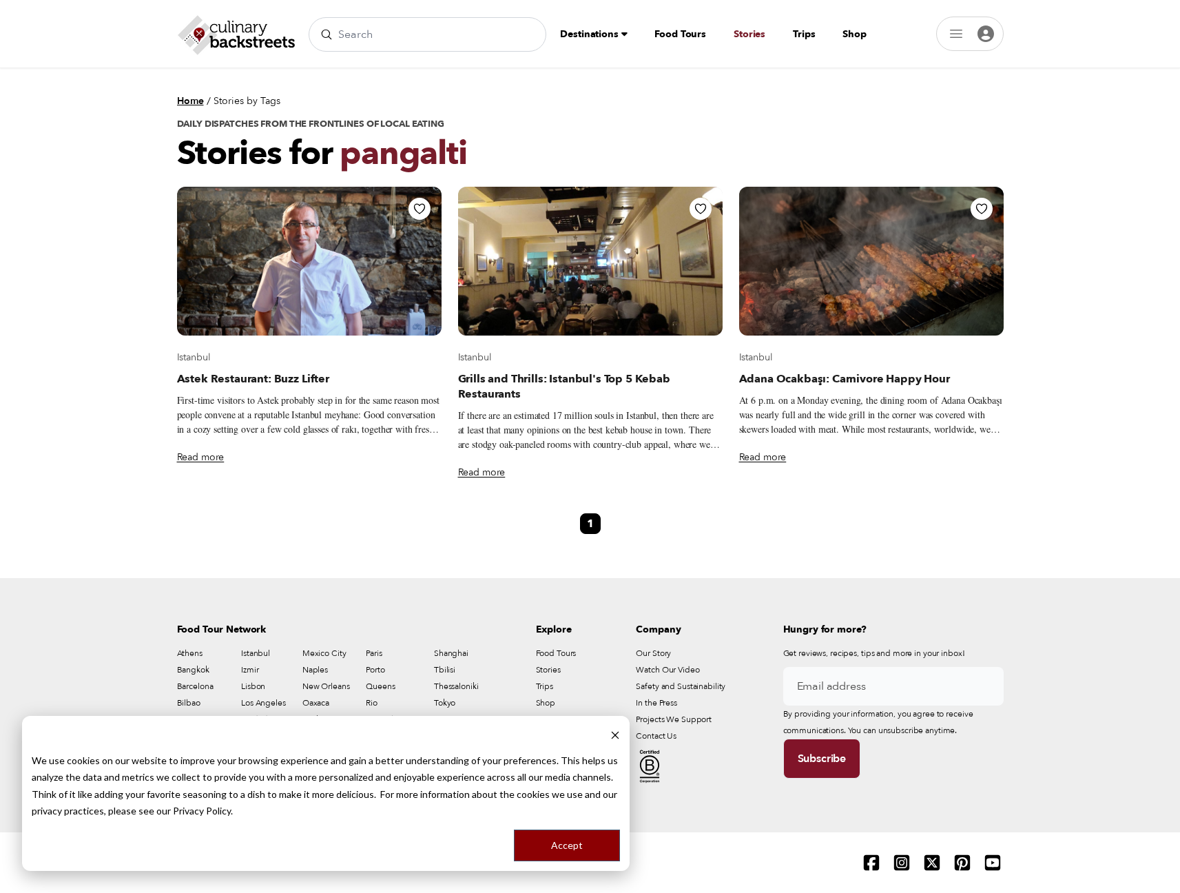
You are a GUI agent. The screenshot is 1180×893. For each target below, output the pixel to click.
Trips (804, 34)
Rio (371, 702)
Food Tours (680, 34)
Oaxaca (315, 702)
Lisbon (253, 686)
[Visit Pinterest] (962, 863)
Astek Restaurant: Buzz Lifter (253, 379)
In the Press (656, 702)
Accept (567, 845)
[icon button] (419, 209)
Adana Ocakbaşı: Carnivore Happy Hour (844, 379)
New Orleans (326, 686)
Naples (315, 669)
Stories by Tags (247, 100)
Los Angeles (263, 702)
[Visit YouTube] (993, 863)
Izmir (249, 669)
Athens (190, 653)
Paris (374, 653)
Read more (201, 457)
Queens (380, 686)
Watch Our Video (667, 669)
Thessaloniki (456, 686)
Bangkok (193, 669)
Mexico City (324, 653)
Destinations (590, 34)
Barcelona (195, 686)
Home (190, 100)
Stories (749, 34)
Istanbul (194, 357)
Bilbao (188, 702)
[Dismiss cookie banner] (615, 734)
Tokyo (444, 702)
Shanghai (451, 653)
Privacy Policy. (203, 811)
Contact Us (656, 735)
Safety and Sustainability (680, 686)
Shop (854, 34)
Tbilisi (444, 669)
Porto (375, 669)
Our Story (653, 653)
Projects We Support (674, 719)
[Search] (326, 34)
